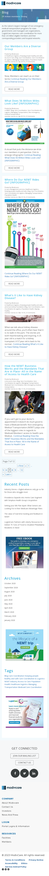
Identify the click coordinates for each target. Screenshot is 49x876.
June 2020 (8, 600)
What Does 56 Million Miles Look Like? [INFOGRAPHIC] (22, 102)
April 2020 (8, 608)
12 (22, 470)
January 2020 (9, 620)
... (31, 465)
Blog (6, 675)
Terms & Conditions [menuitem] (15, 860)
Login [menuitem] (5, 822)
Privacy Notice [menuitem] (36, 860)
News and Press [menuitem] (10, 815)
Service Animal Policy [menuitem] (15, 867)
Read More (14, 89)
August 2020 (9, 591)
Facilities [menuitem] (6, 838)
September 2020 (11, 587)
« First (20, 465)
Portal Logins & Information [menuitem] (16, 826)
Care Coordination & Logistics (32, 678)
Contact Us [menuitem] (7, 807)
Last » (8, 474)
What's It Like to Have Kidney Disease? (23, 297)
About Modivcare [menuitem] (10, 803)
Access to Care (24, 681)
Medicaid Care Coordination (30, 687)
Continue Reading (23, 80)
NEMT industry (11, 681)
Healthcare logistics (19, 684)
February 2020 (10, 616)
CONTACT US (24, 762)
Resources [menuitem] (9, 833)
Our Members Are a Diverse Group (23, 48)
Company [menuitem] (8, 799)
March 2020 (9, 612)
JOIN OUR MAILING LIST (24, 755)
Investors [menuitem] (6, 811)
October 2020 (10, 583)
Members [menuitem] (6, 842)
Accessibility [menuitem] (11, 863)
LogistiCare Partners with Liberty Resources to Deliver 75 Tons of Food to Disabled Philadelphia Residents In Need (24, 525)
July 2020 (8, 595)
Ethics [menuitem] (24, 863)
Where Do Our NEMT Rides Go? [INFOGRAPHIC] (22, 181)
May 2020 (8, 604)
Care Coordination (17, 675)
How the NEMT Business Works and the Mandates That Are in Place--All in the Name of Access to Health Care (24, 370)
